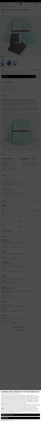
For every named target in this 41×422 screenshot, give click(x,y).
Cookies (24, 403)
